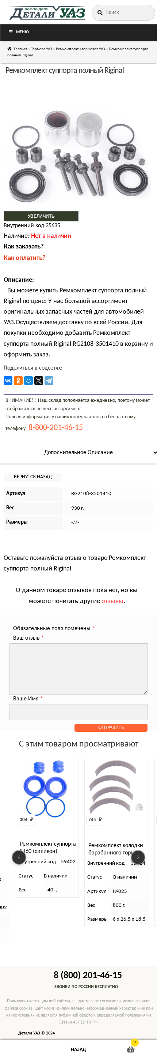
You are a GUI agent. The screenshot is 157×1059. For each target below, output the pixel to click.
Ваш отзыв (28, 638)
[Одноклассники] (18, 380)
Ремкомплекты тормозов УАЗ (80, 49)
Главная (20, 49)
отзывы (112, 601)
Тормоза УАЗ (41, 49)
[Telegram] (49, 380)
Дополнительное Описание (78, 453)
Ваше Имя (28, 699)
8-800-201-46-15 (55, 428)
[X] (38, 380)
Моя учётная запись (26, 1049)
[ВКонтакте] (8, 380)
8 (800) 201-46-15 (88, 976)
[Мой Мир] (28, 380)
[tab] (78, 453)
